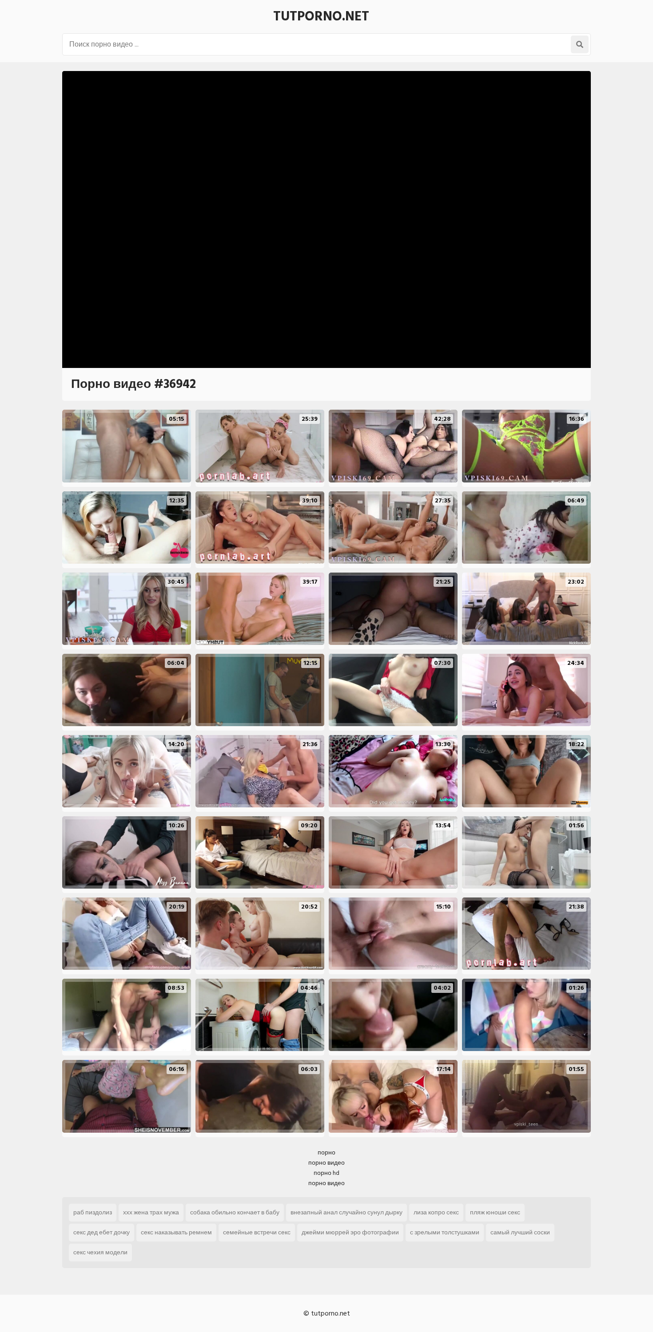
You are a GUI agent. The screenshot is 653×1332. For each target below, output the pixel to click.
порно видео (326, 1163)
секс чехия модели (100, 1252)
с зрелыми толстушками (444, 1232)
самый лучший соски (520, 1232)
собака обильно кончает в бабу (234, 1212)
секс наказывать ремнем (176, 1232)
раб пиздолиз (92, 1212)
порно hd (326, 1173)
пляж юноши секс (495, 1212)
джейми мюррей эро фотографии (350, 1232)
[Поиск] (580, 44)
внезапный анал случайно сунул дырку (346, 1212)
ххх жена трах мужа (151, 1212)
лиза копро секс (436, 1212)
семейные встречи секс (257, 1232)
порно (326, 1152)
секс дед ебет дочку (101, 1232)
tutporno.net (321, 16)
